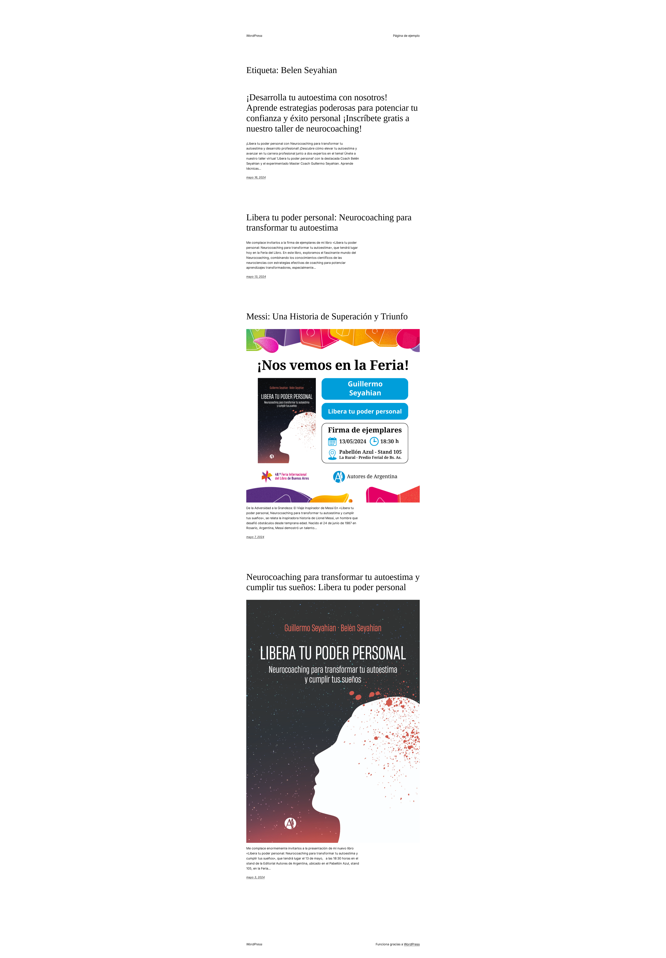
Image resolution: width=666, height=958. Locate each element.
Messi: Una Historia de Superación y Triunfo (328, 316)
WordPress (254, 35)
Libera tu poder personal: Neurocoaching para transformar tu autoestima (329, 222)
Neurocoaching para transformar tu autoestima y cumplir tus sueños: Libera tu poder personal (333, 582)
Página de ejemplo (406, 35)
